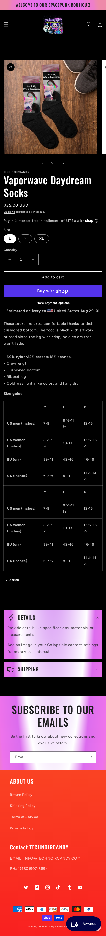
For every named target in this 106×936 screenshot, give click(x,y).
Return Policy (21, 795)
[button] (6, 24)
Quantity (10, 250)
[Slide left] (42, 162)
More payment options (53, 303)
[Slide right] (63, 162)
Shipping (9, 211)
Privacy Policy (21, 828)
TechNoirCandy (46, 926)
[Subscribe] (90, 757)
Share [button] (14, 580)
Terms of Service (24, 817)
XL (41, 239)
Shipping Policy (23, 806)
